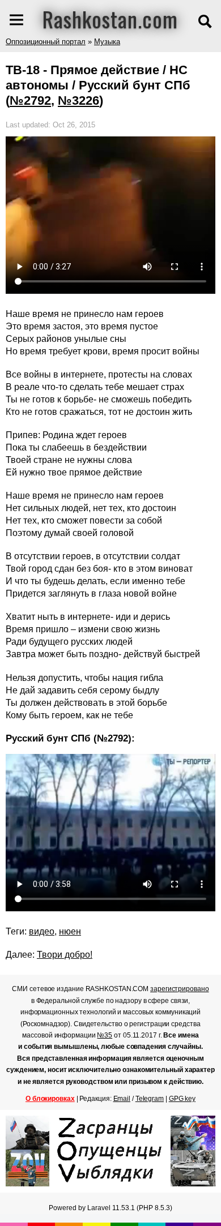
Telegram (149, 1099)
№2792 (30, 100)
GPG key (182, 1099)
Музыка (107, 41)
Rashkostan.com (110, 19)
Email (122, 1099)
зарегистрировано (179, 989)
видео (41, 931)
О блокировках (50, 1099)
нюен (70, 931)
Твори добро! (64, 954)
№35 (104, 1035)
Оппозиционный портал (46, 41)
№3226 (78, 100)
